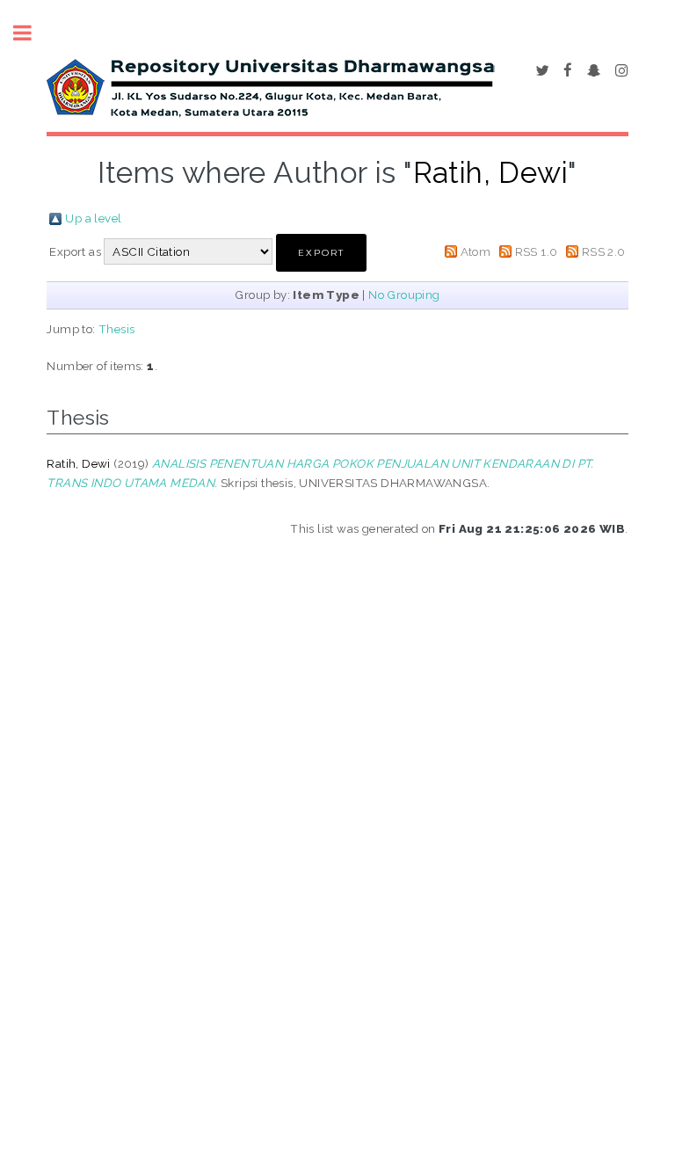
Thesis (116, 329)
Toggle (31, 33)
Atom (476, 251)
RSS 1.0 (536, 251)
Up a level (93, 218)
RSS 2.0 (604, 251)
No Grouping (403, 295)
